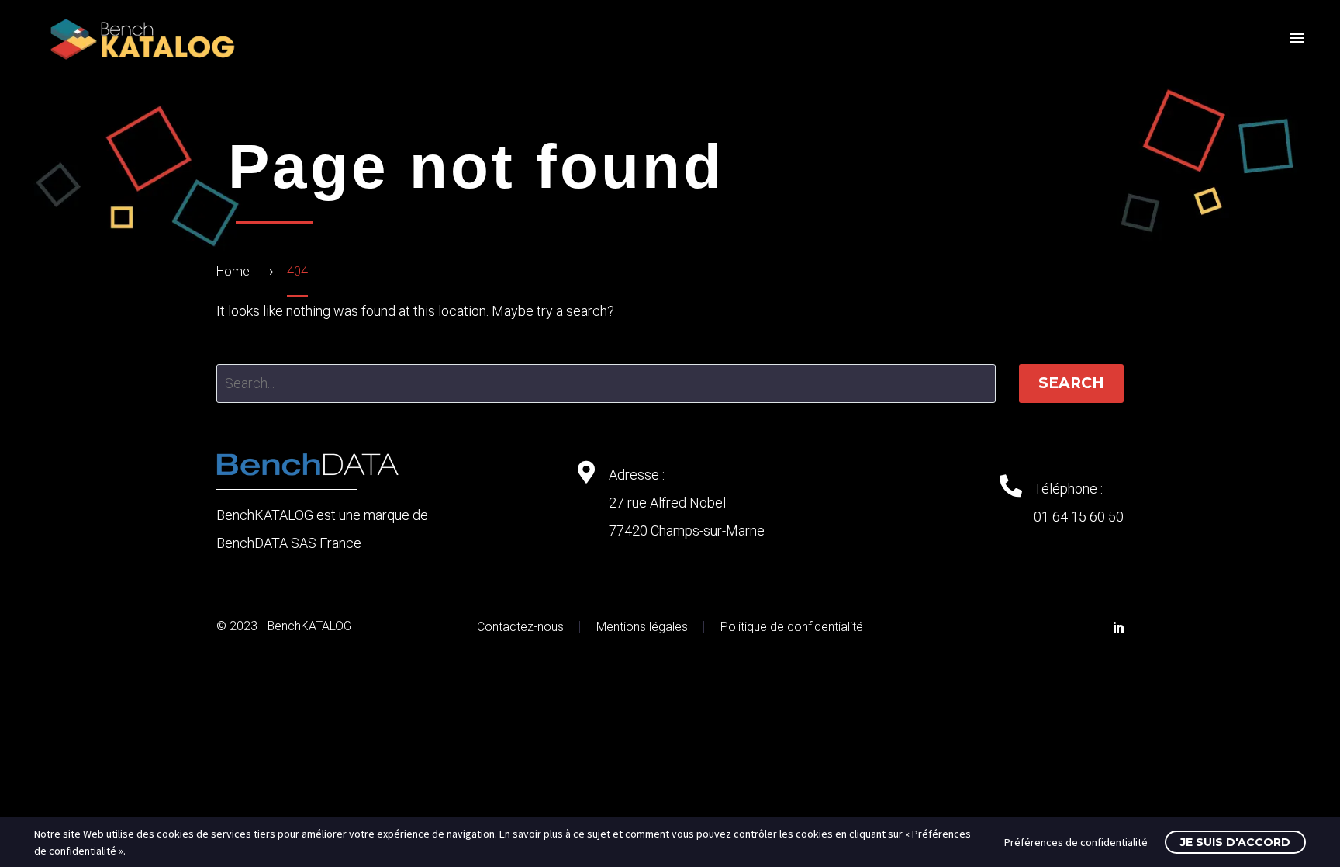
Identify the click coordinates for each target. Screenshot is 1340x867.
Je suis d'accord (1235, 842)
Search (1071, 383)
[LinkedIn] (1119, 627)
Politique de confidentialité (791, 627)
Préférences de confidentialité (1076, 842)
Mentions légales (642, 627)
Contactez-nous (520, 627)
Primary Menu (1297, 38)
